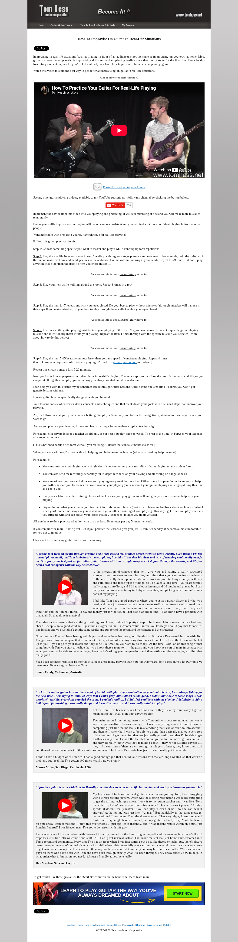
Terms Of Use (114, 924)
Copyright (128, 924)
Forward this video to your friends (124, 187)
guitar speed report (125, 362)
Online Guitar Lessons (61, 25)
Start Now (182, 893)
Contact (71, 924)
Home (40, 25)
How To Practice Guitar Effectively (97, 25)
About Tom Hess (86, 924)
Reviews (140, 924)
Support (100, 924)
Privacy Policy (154, 924)
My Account (128, 25)
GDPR (167, 924)
